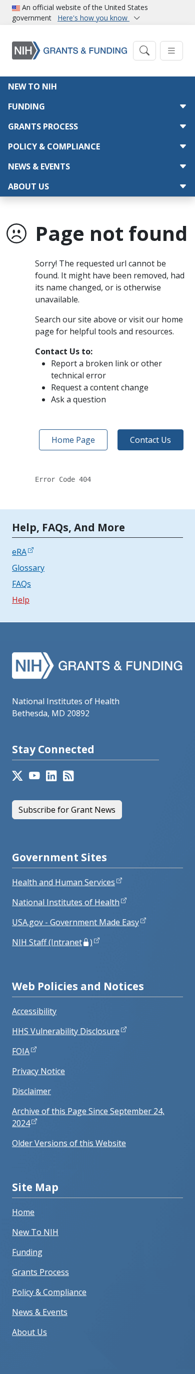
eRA (19, 551)
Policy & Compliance (54, 146)
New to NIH (32, 86)
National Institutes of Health (66, 902)
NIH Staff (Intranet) (52, 942)
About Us (28, 186)
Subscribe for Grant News (67, 809)
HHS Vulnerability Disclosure (66, 1031)
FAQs (21, 583)
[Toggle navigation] (144, 50)
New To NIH (35, 1232)
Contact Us (150, 439)
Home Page (73, 439)
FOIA (21, 1051)
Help (21, 599)
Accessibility (34, 1011)
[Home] (69, 50)
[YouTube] (34, 776)
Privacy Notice (38, 1071)
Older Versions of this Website (69, 1143)
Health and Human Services (63, 882)
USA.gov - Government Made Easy (75, 922)
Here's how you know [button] (94, 17)
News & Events (39, 166)
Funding (26, 106)
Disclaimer (31, 1091)
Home (23, 1212)
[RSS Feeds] (68, 776)
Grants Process (43, 126)
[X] (17, 776)
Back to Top (150, 1354)
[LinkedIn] (51, 776)
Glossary (28, 567)
